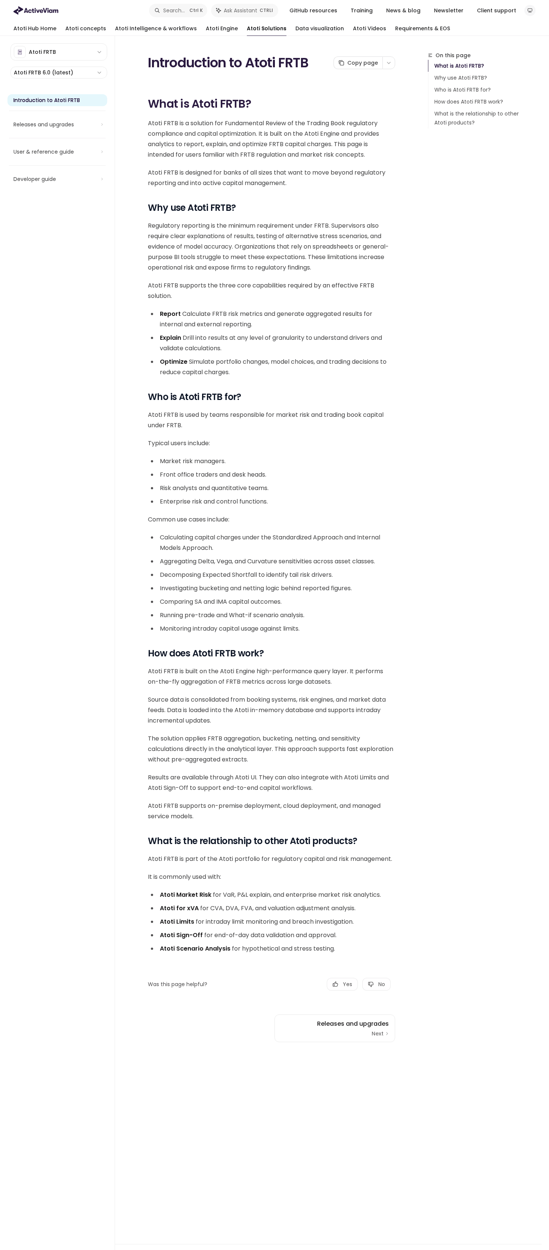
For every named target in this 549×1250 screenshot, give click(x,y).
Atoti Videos (369, 28)
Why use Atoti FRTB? (460, 77)
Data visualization (319, 28)
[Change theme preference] (530, 10)
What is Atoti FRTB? (459, 66)
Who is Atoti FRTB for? (462, 89)
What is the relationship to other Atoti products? (476, 118)
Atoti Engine (222, 28)
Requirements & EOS (422, 28)
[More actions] (388, 62)
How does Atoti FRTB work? (468, 101)
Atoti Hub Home (34, 28)
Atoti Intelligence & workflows (156, 28)
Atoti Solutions (266, 28)
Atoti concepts (85, 28)
